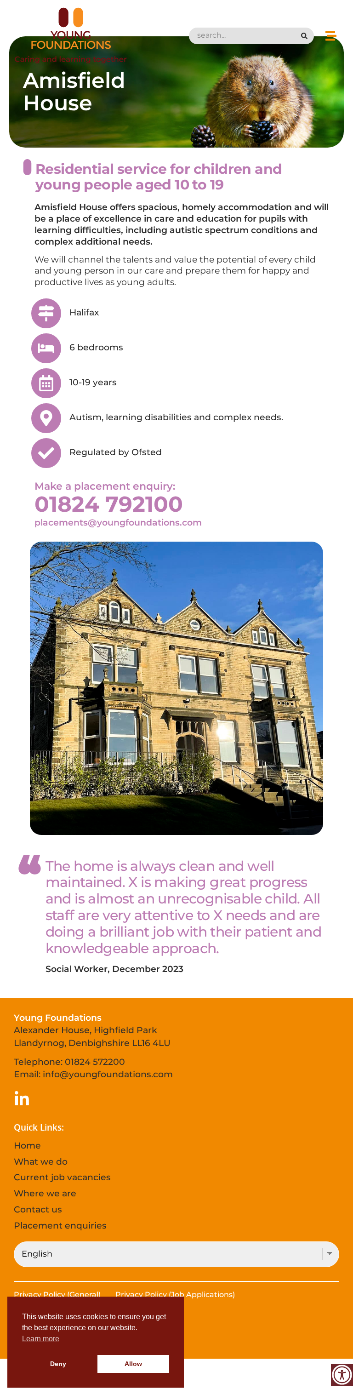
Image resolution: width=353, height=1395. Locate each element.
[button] (331, 36)
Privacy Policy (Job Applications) (175, 1294)
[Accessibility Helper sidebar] (342, 1375)
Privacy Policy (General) (57, 1294)
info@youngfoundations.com (108, 1074)
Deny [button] (58, 1363)
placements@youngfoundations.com (118, 522)
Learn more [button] (40, 1339)
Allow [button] (133, 1363)
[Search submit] (307, 36)
